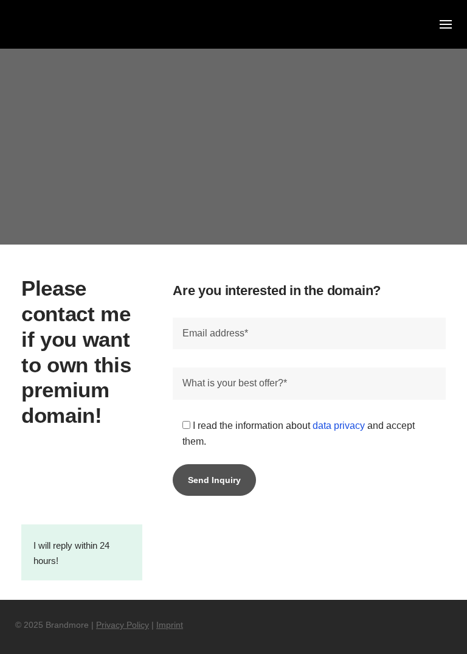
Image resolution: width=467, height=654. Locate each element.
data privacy (339, 425)
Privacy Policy (122, 625)
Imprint (169, 625)
